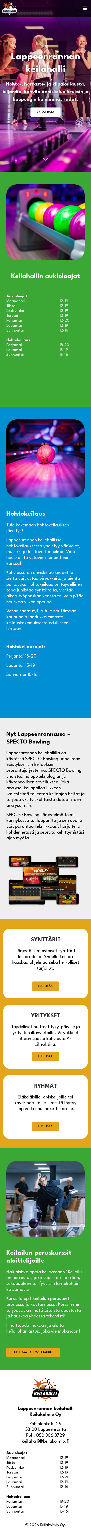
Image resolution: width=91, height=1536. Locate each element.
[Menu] (85, 8)
